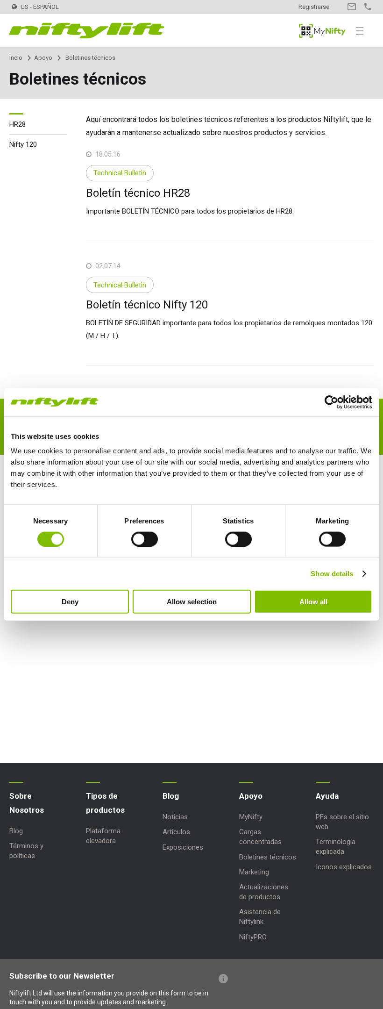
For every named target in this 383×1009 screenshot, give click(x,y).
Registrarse (313, 6)
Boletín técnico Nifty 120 (147, 304)
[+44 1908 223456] (368, 7)
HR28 (17, 124)
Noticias (175, 817)
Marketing (254, 872)
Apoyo (43, 57)
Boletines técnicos (267, 857)
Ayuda (327, 796)
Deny (70, 602)
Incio (15, 57)
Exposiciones (183, 847)
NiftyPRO (253, 937)
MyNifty (322, 30)
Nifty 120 (23, 144)
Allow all (313, 602)
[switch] (144, 538)
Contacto (351, 7)
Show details (332, 573)
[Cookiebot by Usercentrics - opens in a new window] (331, 402)
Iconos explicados (344, 867)
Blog (16, 831)
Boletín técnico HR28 (138, 193)
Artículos (176, 832)
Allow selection (192, 602)
